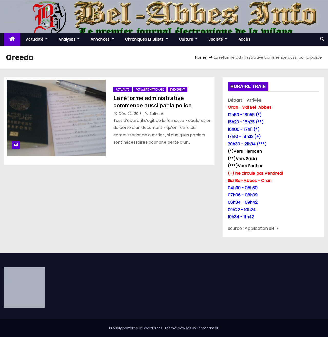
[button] (322, 39)
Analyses (68, 39)
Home (201, 57)
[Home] (12, 39)
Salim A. (156, 113)
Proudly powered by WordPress (136, 327)
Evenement (177, 90)
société (216, 39)
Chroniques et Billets (145, 39)
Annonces (101, 39)
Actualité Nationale (150, 90)
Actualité (35, 39)
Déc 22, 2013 (131, 113)
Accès (244, 39)
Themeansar (207, 327)
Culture (186, 39)
